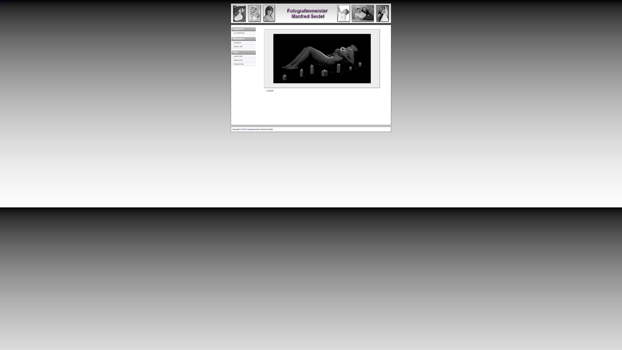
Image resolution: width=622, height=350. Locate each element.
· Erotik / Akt (237, 46)
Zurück (270, 91)
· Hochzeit (237, 43)
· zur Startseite (238, 33)
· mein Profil (237, 56)
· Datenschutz (238, 64)
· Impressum (238, 60)
